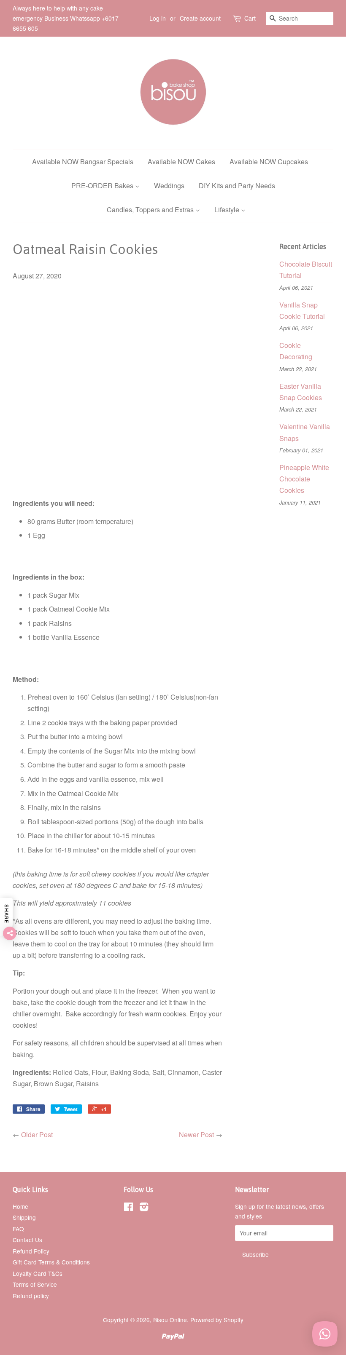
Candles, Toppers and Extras (151, 209)
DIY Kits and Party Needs (237, 185)
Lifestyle (227, 209)
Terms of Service (35, 1284)
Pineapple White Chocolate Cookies (304, 478)
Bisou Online (170, 1319)
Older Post (37, 1134)
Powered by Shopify (216, 1319)
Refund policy (31, 1295)
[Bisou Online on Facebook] (128, 1208)
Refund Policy (31, 1251)
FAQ (18, 1228)
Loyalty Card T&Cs (37, 1273)
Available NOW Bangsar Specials (82, 161)
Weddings (169, 185)
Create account (200, 18)
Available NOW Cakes (181, 161)
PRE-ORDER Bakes (103, 185)
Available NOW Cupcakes (269, 161)
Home (20, 1206)
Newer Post (196, 1134)
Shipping (24, 1217)
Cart (250, 18)
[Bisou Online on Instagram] (144, 1208)
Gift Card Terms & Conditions (51, 1262)
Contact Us (27, 1239)
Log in (157, 18)
